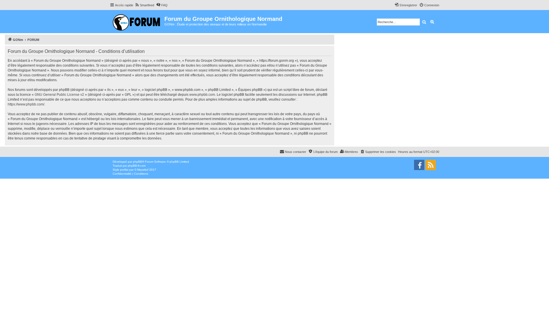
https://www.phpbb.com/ (26, 104)
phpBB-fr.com (137, 165)
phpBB (137, 161)
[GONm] (137, 21)
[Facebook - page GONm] (419, 165)
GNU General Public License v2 (59, 95)
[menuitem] (144, 5)
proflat (124, 169)
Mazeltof (142, 169)
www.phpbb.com (202, 95)
